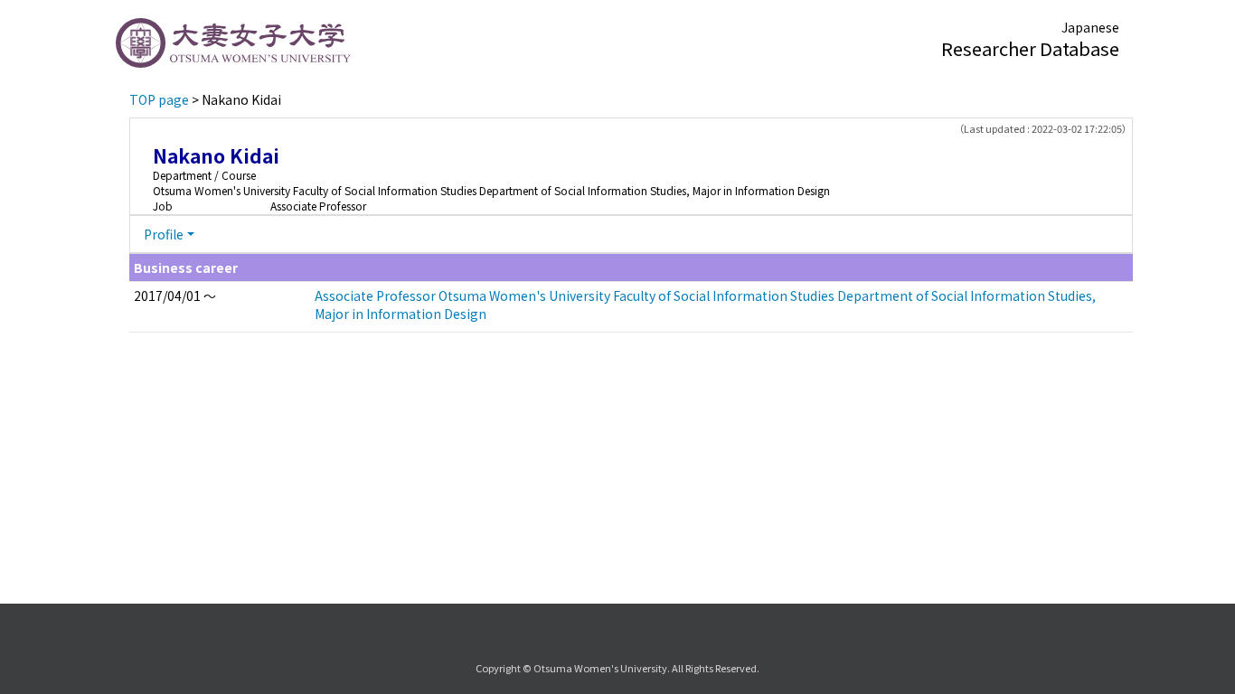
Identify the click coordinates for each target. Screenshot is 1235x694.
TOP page (159, 99)
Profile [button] (164, 234)
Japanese (1090, 27)
